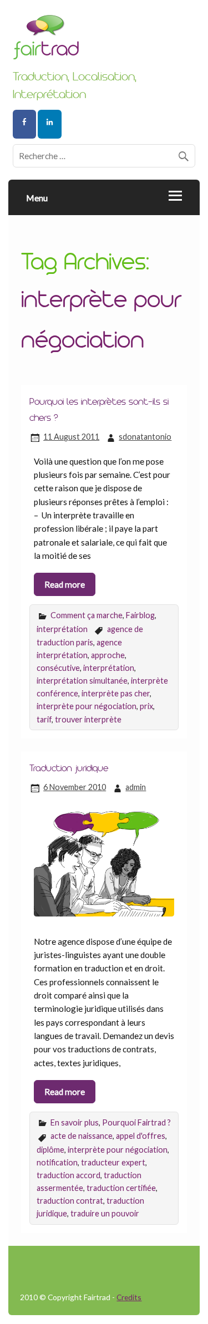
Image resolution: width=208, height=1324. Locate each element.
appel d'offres (140, 1135)
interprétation (62, 629)
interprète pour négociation (86, 706)
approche (108, 655)
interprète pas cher (116, 693)
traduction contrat (70, 1200)
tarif (44, 719)
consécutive (58, 668)
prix (146, 706)
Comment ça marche (86, 615)
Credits (128, 1297)
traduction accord (68, 1175)
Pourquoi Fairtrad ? (136, 1122)
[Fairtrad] (104, 41)
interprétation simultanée (82, 680)
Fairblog (140, 615)
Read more (64, 584)
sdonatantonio (145, 436)
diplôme (50, 1149)
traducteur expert (113, 1162)
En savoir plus (74, 1122)
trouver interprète (88, 719)
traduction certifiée (121, 1188)
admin (135, 787)
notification (57, 1162)
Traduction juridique (68, 767)
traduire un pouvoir (104, 1213)
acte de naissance (81, 1135)
